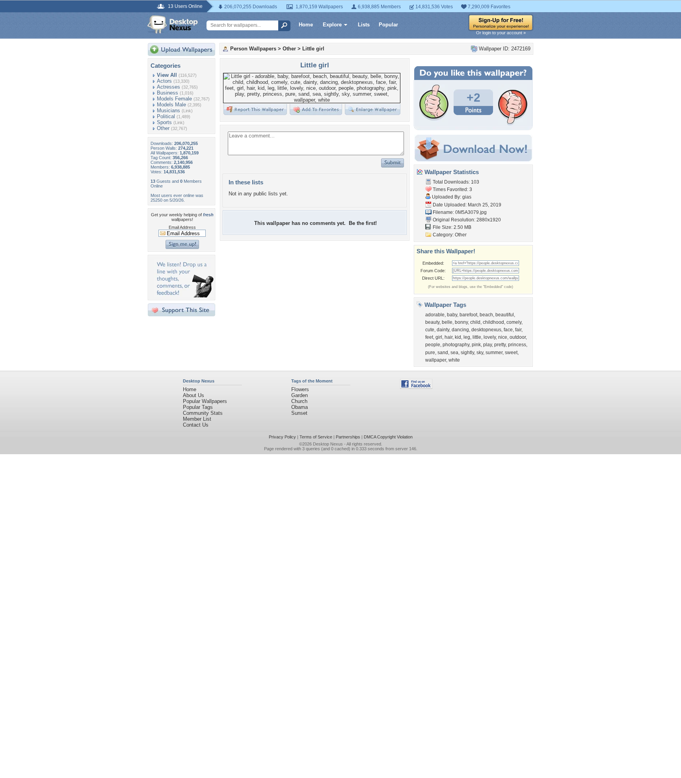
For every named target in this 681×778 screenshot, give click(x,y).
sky (479, 352)
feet (429, 337)
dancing (460, 329)
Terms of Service (316, 436)
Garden (299, 395)
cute (429, 329)
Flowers (300, 389)
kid (458, 337)
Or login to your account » (501, 32)
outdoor (518, 337)
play (487, 344)
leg (466, 337)
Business (167, 93)
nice (502, 337)
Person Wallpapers (253, 49)
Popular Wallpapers (205, 401)
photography (456, 344)
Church (299, 401)
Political (166, 116)
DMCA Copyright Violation (388, 436)
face (508, 329)
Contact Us (195, 425)
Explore (332, 25)
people (432, 344)
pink (476, 344)
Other (163, 128)
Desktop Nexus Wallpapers (172, 24)
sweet (511, 352)
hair (448, 337)
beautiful (504, 315)
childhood (493, 322)
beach (486, 315)
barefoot (468, 315)
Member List (197, 419)
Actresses (168, 87)
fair (518, 329)
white (454, 360)
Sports (164, 122)
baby (452, 315)
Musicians (168, 110)
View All (167, 75)
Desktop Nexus (328, 444)
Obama (299, 407)
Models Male (171, 105)
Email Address (182, 227)
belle (447, 322)
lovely (490, 337)
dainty (443, 329)
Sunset (299, 413)
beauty (432, 322)
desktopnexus (486, 329)
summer (494, 352)
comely (513, 322)
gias (466, 197)
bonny (461, 322)
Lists (364, 25)
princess (517, 344)
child (475, 322)
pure (430, 352)
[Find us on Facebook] (416, 387)
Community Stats (203, 413)
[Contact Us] (184, 296)
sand (442, 352)
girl (438, 337)
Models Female (174, 99)
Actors (164, 81)
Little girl (313, 49)
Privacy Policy (282, 436)
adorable (435, 315)
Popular (388, 25)
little (477, 337)
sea (454, 352)
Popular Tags (198, 407)
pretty (500, 344)
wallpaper (435, 360)
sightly (467, 352)
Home (306, 25)
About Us (193, 395)
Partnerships (348, 436)
